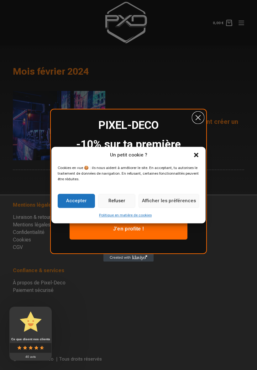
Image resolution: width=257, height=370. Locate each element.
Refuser (116, 201)
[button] (196, 155)
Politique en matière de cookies (125, 215)
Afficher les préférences (169, 201)
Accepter (76, 201)
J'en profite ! (128, 228)
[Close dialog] (198, 117)
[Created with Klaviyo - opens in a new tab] (128, 258)
